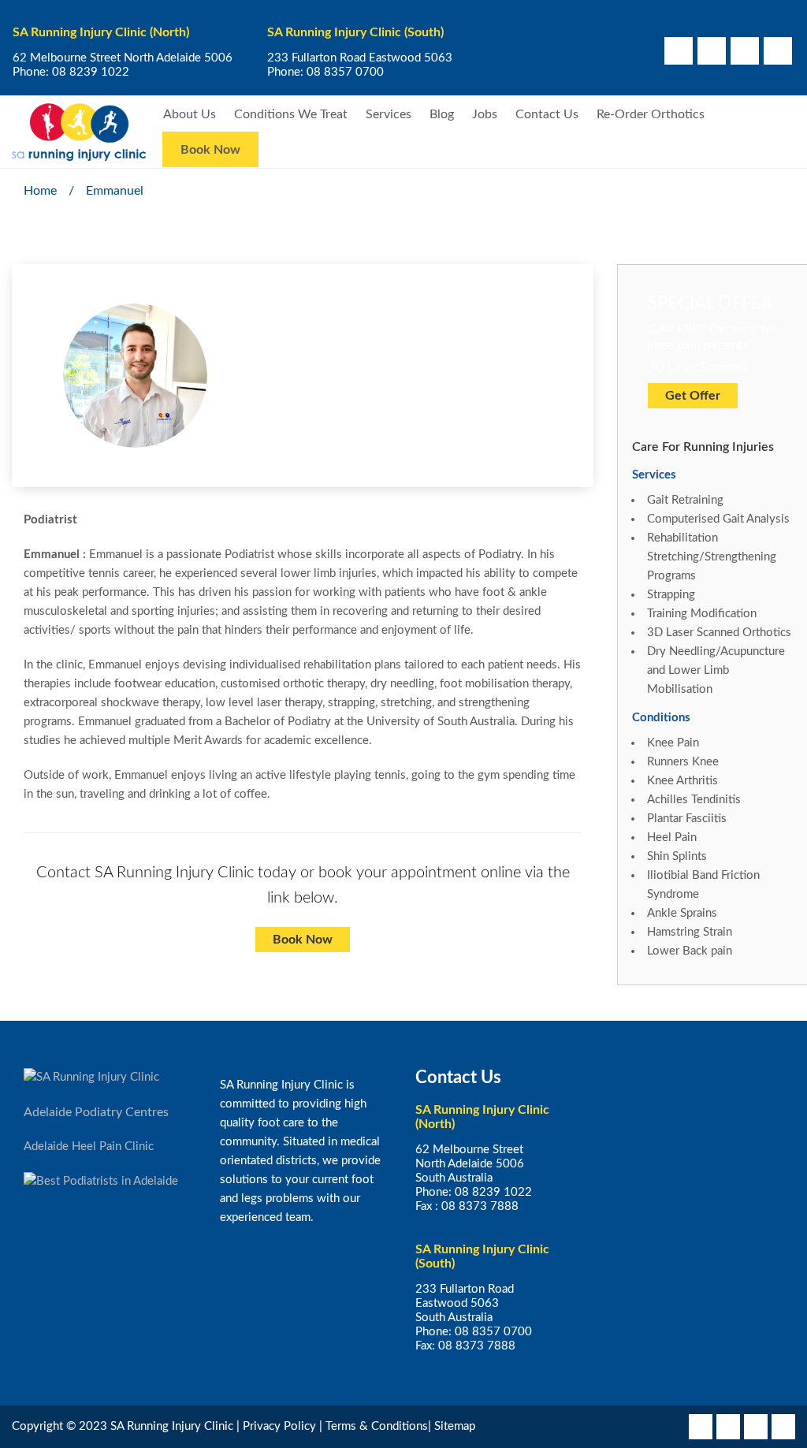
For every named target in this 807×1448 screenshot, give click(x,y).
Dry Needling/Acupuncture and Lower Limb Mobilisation (716, 670)
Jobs (484, 114)
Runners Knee (683, 762)
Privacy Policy (279, 1426)
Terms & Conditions (376, 1426)
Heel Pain (672, 837)
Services (388, 114)
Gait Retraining (685, 500)
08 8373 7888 (480, 1206)
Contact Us (546, 114)
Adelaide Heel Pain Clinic (89, 1146)
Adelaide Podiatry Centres (96, 1112)
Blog (442, 114)
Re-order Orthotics (651, 114)
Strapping (671, 595)
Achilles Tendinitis (694, 800)
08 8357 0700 (345, 72)
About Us (189, 114)
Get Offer (692, 395)
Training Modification (702, 614)
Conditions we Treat (291, 114)
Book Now (210, 149)
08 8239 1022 (90, 72)
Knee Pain (673, 743)
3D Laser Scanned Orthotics (719, 632)
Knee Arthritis (682, 781)
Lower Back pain (689, 951)
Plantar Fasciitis (687, 819)
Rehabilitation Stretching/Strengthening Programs (711, 557)
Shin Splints (677, 856)
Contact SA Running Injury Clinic (145, 872)
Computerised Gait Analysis (718, 519)
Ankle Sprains (682, 913)
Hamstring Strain (689, 932)
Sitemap (454, 1426)
